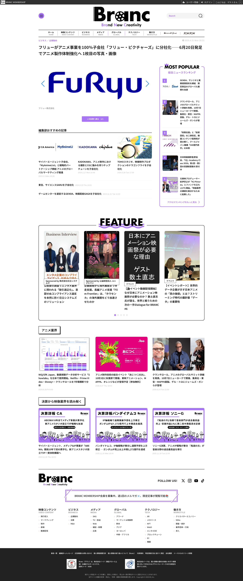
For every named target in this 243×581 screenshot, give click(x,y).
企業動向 (74, 516)
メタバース (151, 520)
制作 (42, 523)
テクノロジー (134, 33)
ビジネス (86, 33)
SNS (94, 516)
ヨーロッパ (120, 530)
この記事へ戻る (95, 119)
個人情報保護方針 (100, 553)
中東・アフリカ (122, 534)
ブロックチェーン (154, 534)
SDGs (178, 520)
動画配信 (44, 530)
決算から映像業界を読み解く (62, 401)
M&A (73, 523)
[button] (56, 83)
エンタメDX (152, 530)
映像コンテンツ (68, 33)
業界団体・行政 (182, 527)
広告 (94, 530)
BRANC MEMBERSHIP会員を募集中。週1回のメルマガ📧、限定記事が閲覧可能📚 (121, 496)
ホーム (51, 33)
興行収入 (44, 516)
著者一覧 (54, 553)
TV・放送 (97, 520)
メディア (100, 33)
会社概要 (169, 553)
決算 (72, 520)
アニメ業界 (49, 330)
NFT (149, 523)
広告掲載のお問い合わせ (83, 553)
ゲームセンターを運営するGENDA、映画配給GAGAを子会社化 (79, 193)
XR (148, 516)
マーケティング (47, 520)
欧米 (118, 523)
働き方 (152, 33)
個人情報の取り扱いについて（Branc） (121, 553)
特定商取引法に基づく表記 (154, 553)
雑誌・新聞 (97, 527)
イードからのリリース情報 (183, 553)
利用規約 (140, 553)
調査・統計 (180, 523)
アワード (120, 516)
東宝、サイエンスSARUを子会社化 (65, 185)
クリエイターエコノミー (186, 516)
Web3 (149, 527)
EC (148, 538)
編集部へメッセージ (66, 553)
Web (95, 523)
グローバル (116, 33)
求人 (177, 530)
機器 (149, 541)
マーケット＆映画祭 (124, 520)
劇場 (42, 527)
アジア (119, 527)
